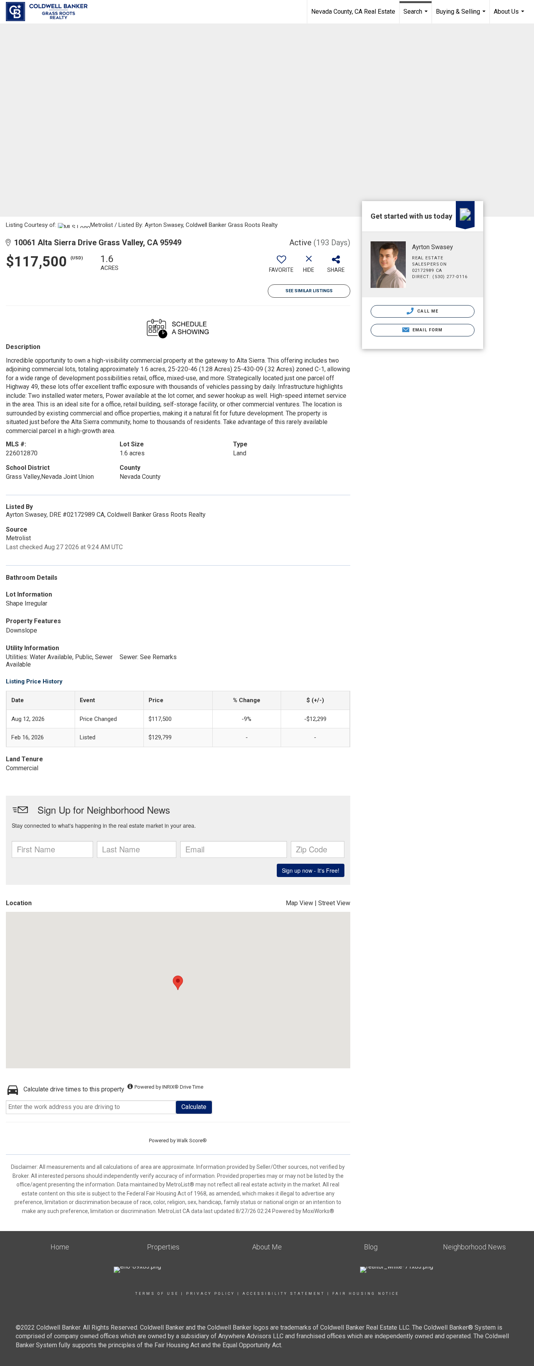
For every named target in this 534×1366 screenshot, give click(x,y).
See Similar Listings (309, 290)
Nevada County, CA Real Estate (353, 11)
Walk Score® (192, 1140)
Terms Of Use (157, 1294)
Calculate (193, 1107)
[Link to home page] (50, 11)
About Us (510, 15)
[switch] (281, 266)
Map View (299, 903)
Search (416, 15)
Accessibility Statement (283, 1294)
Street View (334, 903)
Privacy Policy (210, 1294)
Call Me (427, 311)
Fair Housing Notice (365, 1294)
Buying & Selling (461, 15)
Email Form (427, 330)
